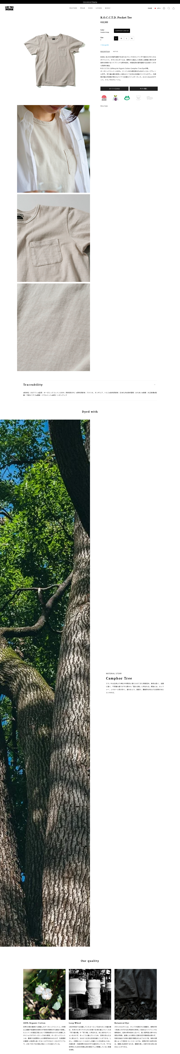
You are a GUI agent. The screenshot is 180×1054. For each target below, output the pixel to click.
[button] (73, 8)
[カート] (173, 8)
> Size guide (104, 45)
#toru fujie (104, 106)
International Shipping (90, 2)
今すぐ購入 (143, 89)
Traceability (33, 384)
